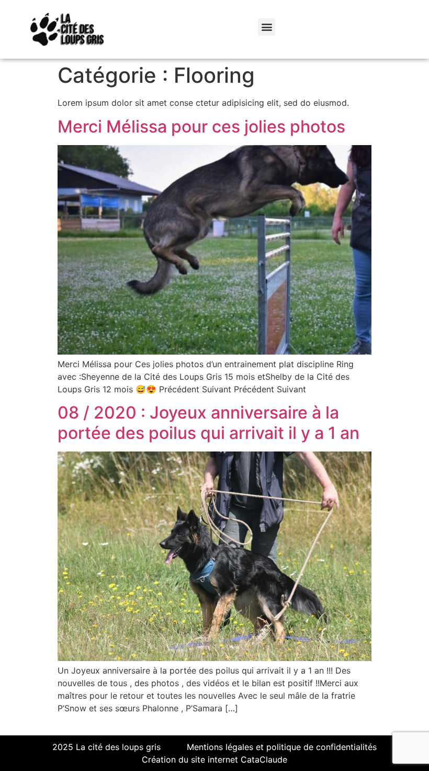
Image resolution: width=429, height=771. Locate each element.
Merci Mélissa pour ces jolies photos (201, 126)
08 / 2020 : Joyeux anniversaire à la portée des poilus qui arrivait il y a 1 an (208, 422)
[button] (266, 27)
